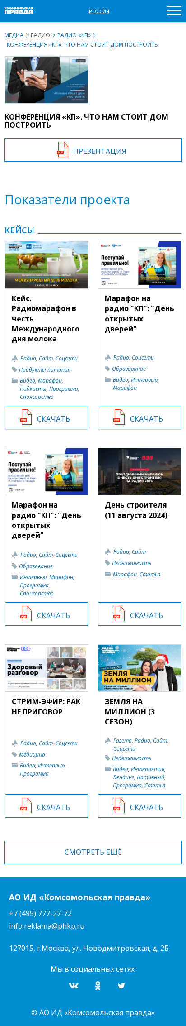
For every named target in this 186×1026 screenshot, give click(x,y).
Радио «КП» (74, 35)
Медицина (32, 754)
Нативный (150, 777)
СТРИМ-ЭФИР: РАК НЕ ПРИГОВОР (46, 706)
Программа (63, 389)
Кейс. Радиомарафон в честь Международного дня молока (45, 318)
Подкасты (33, 389)
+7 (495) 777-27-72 (40, 913)
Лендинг (123, 777)
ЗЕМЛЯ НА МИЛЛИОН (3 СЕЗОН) (130, 711)
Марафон (50, 380)
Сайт (46, 358)
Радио (28, 358)
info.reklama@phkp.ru (46, 926)
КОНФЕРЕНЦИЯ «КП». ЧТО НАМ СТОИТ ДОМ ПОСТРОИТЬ (82, 44)
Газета (122, 740)
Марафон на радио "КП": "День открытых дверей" (139, 313)
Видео (27, 380)
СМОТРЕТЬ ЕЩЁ (93, 852)
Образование (129, 369)
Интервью (144, 380)
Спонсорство (37, 397)
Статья (150, 574)
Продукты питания (44, 370)
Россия (99, 11)
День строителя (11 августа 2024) (136, 510)
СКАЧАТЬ (53, 419)
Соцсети (67, 358)
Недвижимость (131, 563)
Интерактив (147, 769)
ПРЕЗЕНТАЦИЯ (99, 151)
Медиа (14, 35)
